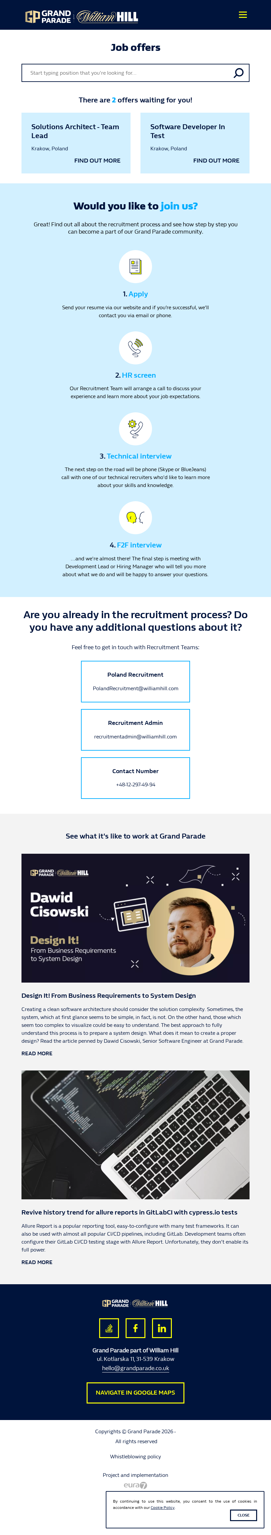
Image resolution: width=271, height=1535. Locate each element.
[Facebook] (135, 1328)
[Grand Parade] (105, 16)
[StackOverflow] (109, 1328)
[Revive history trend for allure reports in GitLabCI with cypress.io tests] (135, 1134)
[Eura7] (135, 1485)
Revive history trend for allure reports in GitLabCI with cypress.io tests (129, 1212)
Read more (37, 1053)
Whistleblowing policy (135, 1456)
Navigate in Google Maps (135, 1392)
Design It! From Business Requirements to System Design (108, 995)
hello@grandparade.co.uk (135, 1368)
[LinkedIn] (162, 1328)
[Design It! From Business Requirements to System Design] (135, 917)
